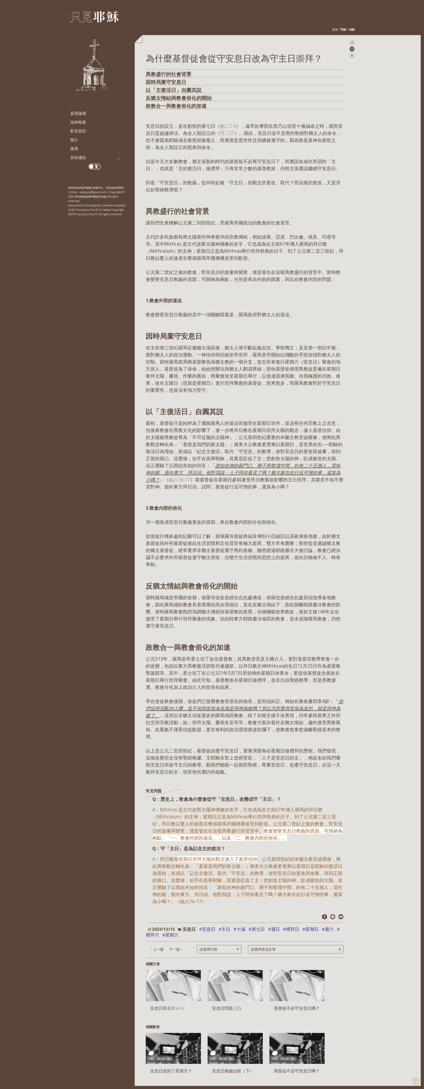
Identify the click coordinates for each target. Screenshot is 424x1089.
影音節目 (78, 131)
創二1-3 (228, 126)
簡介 (74, 139)
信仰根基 (78, 122)
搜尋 (74, 148)
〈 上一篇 (156, 949)
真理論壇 (78, 113)
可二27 (227, 133)
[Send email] (340, 916)
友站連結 (78, 157)
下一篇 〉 (176, 949)
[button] (352, 42)
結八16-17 (179, 480)
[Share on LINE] (332, 916)
